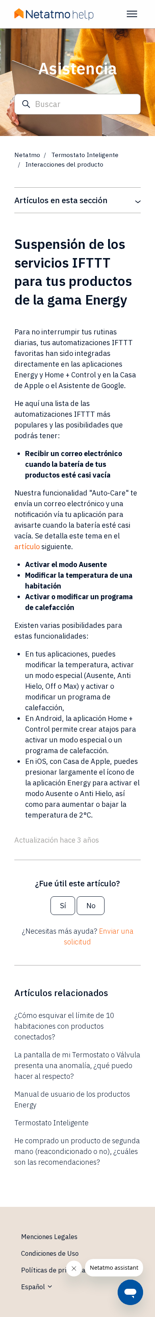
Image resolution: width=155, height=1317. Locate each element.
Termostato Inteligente (84, 155)
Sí (63, 905)
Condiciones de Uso (50, 1253)
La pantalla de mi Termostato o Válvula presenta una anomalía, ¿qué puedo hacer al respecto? (77, 1065)
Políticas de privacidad (55, 1270)
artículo (27, 546)
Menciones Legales (49, 1236)
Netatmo (27, 155)
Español (33, 1286)
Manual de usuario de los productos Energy (72, 1099)
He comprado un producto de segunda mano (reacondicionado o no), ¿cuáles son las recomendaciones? (77, 1151)
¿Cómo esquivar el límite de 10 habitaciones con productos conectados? (64, 1026)
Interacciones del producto (64, 164)
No (90, 905)
